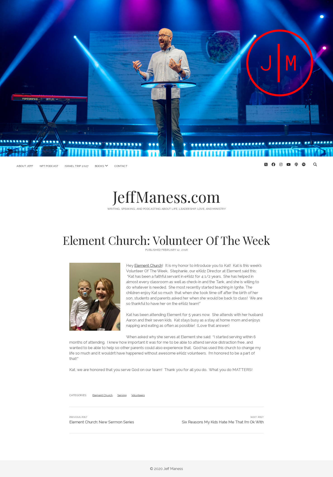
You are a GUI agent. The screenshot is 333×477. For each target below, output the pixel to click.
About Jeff (25, 166)
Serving (122, 395)
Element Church (148, 265)
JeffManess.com (166, 196)
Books (99, 166)
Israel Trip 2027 (77, 166)
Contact (120, 166)
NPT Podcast (49, 166)
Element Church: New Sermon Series (101, 422)
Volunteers (138, 395)
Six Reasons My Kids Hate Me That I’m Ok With (223, 422)
